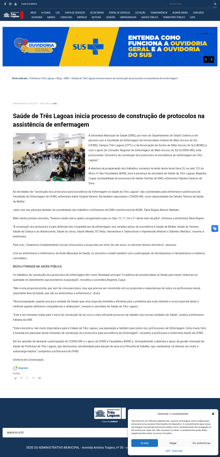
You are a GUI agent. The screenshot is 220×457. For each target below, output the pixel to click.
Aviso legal (177, 450)
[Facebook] (5, 4)
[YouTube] (15, 4)
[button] (213, 414)
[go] (215, 4)
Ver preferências (201, 443)
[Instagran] (10, 4)
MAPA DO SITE (15, 432)
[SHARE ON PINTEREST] (33, 378)
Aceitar (145, 443)
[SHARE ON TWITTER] (15, 378)
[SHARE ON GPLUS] (27, 378)
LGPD (167, 450)
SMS (55, 104)
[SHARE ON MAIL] (39, 378)
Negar (173, 443)
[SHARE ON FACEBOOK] (21, 378)
